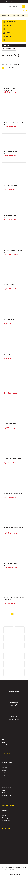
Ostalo (3, 775)
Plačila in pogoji (5, 818)
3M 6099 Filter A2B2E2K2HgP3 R (13, 493)
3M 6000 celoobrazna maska (13, 250)
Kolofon (12, 872)
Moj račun (4, 810)
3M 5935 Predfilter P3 (10, 215)
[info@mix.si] (2, 753)
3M (4, 124)
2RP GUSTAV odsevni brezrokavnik (10, 89)
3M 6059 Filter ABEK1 (10, 424)
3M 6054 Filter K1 (9, 355)
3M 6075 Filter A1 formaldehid (13, 459)
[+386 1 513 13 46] (2, 751)
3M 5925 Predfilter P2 (10, 186)
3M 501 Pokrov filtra (10, 151)
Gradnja (3, 765)
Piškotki (16, 872)
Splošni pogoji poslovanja (18, 870)
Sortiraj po (4, 64)
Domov (3, 15)
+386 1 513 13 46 (8, 751)
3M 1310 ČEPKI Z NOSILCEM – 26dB (13, 122)
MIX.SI (3, 793)
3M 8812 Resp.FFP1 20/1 (10, 563)
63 (9, 68)
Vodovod (4, 770)
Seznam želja (5, 813)
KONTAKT (4, 798)
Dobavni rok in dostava (7, 821)
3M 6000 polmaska (9, 285)
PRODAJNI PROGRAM (7, 762)
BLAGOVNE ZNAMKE (7, 788)
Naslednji (14, 68)
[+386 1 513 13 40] (4, 1)
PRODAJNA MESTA (6, 795)
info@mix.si (7, 754)
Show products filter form (9, 49)
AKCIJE (3, 790)
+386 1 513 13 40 (8, 2)
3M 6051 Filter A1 (9, 320)
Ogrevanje (4, 768)
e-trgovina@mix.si (21, 2)
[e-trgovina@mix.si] (16, 1)
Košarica (4, 815)
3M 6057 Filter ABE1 (9, 389)
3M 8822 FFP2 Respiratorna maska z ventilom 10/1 (14, 598)
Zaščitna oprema (6, 773)
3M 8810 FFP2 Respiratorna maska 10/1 (14, 528)
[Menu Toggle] (2, 11)
